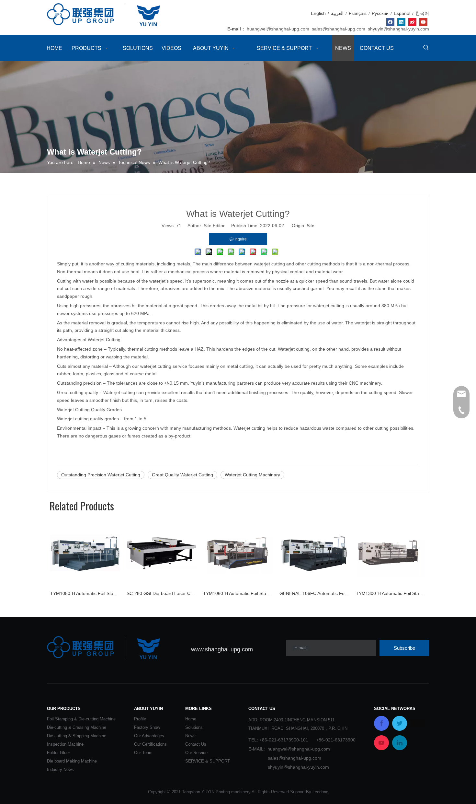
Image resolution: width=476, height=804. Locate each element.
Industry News (60, 769)
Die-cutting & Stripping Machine (76, 735)
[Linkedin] (401, 22)
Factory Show (147, 727)
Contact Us (195, 744)
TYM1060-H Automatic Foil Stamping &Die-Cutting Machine (238, 593)
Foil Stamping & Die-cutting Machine (81, 719)
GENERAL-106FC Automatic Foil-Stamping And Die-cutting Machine (314, 593)
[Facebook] (390, 22)
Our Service (196, 752)
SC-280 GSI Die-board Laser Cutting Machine (162, 593)
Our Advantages (149, 735)
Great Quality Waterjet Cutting (182, 474)
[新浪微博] (412, 22)
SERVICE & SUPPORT (207, 761)
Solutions (194, 727)
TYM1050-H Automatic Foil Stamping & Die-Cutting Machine (85, 593)
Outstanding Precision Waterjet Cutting (100, 474)
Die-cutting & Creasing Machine (76, 727)
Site (310, 225)
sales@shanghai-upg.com (338, 28)
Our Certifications (150, 744)
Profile (140, 719)
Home (190, 719)
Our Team (143, 752)
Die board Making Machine (72, 761)
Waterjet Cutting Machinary (252, 474)
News (190, 735)
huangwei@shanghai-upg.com (278, 28)
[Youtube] (423, 22)
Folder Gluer (58, 752)
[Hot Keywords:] (426, 47)
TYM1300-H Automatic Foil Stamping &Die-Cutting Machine (391, 593)
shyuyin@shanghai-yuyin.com (398, 28)
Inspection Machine (65, 744)
